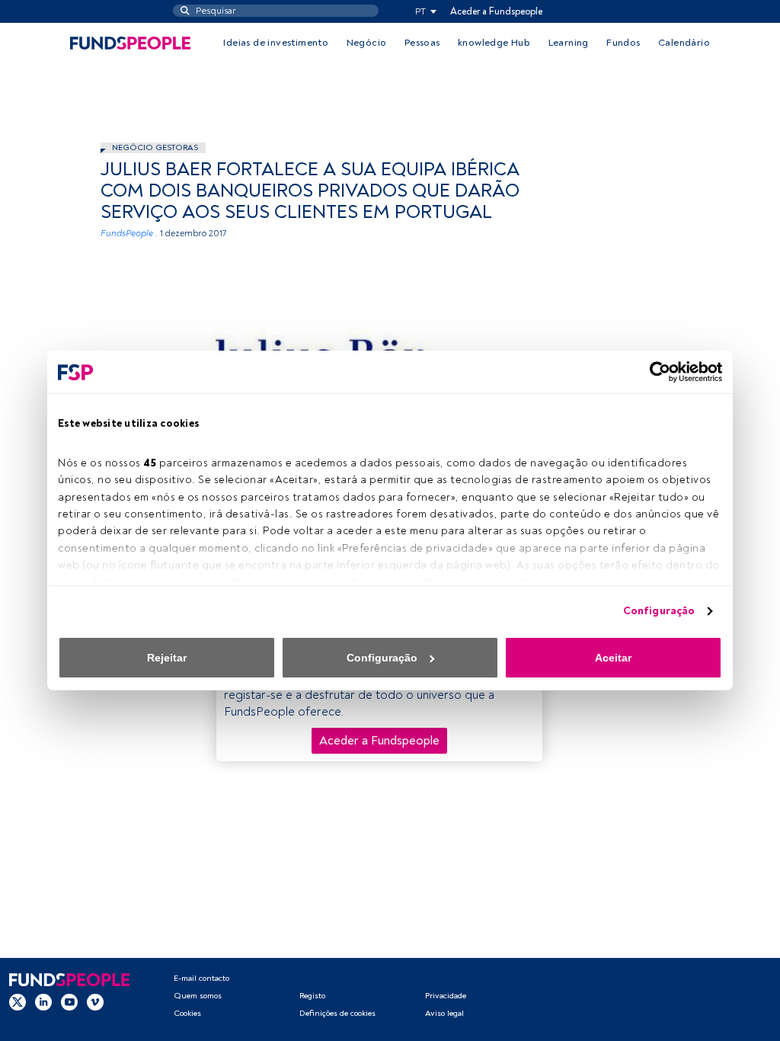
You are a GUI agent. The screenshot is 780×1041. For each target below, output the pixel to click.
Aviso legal (444, 1013)
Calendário (684, 43)
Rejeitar (167, 658)
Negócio (367, 43)
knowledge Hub (494, 43)
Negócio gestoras (155, 147)
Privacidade (445, 996)
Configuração (659, 610)
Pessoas (422, 43)
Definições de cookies (337, 1013)
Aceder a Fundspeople (496, 11)
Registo (312, 996)
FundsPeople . (129, 233)
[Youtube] (69, 1002)
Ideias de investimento (275, 43)
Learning (568, 43)
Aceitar (613, 658)
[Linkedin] (43, 1002)
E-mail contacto (201, 978)
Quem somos (198, 996)
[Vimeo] (95, 1002)
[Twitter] (17, 1002)
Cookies (187, 1013)
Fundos (623, 43)
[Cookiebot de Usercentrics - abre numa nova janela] (655, 372)
